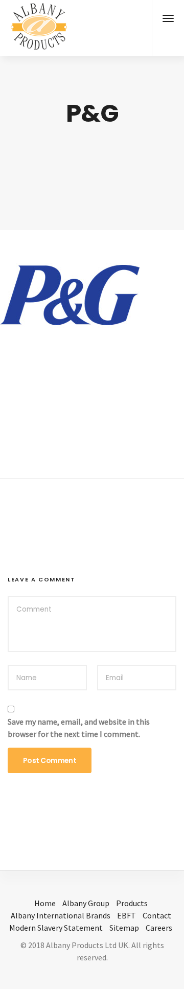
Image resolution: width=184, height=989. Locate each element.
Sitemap (124, 928)
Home (45, 903)
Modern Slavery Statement (56, 928)
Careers (159, 928)
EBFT (126, 915)
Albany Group (85, 903)
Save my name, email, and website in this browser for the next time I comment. (79, 727)
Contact (157, 915)
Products (132, 903)
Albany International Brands (60, 915)
